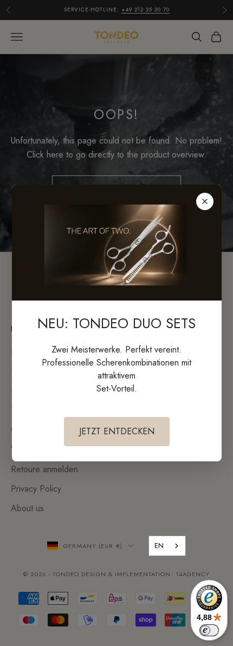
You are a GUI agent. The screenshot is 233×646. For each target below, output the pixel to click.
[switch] (209, 630)
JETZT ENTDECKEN (116, 431)
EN (159, 545)
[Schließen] (204, 201)
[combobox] (167, 546)
